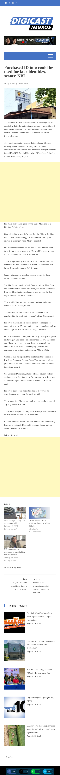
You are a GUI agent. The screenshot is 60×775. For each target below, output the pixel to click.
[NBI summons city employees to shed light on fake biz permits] (15, 541)
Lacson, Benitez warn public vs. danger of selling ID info (39, 523)
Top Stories (17, 567)
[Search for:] (30, 757)
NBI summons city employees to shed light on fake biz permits (14, 552)
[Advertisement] (30, 192)
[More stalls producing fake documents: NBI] (15, 513)
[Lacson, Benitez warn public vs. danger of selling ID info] (39, 513)
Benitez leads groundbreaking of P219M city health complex (41, 586)
